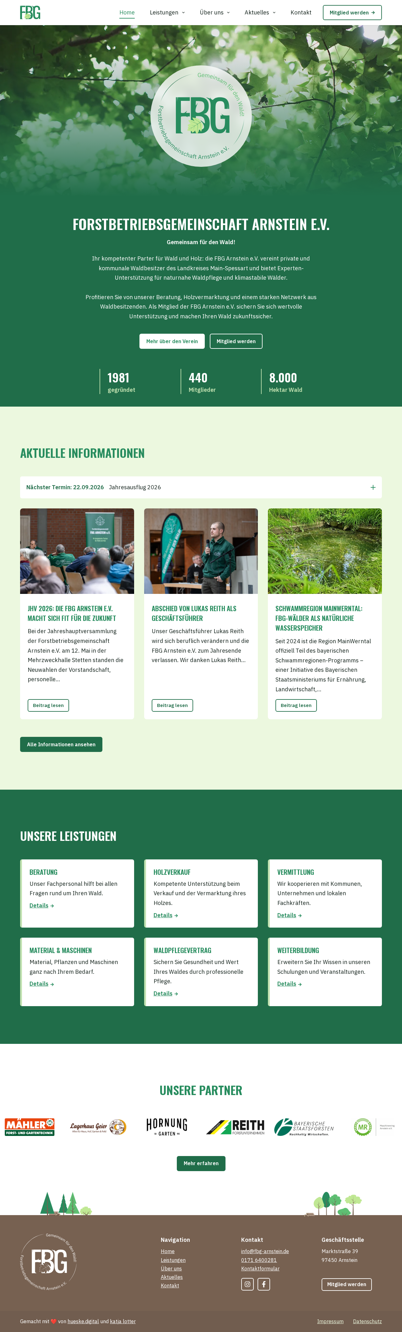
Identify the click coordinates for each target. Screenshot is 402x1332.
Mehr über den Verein (172, 341)
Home (127, 12)
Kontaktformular (260, 1268)
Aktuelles (257, 12)
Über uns (212, 12)
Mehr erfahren (201, 1163)
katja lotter (123, 1321)
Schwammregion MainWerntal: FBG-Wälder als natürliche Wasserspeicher (318, 618)
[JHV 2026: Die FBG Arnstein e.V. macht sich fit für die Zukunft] (77, 551)
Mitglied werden (349, 12)
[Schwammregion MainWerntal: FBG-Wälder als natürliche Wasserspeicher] (325, 551)
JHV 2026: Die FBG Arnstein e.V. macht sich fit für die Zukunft (72, 613)
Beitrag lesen (50, 707)
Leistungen (164, 12)
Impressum (330, 1321)
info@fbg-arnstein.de (265, 1251)
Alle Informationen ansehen (61, 744)
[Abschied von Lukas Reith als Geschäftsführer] (201, 551)
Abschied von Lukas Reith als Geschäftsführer (194, 613)
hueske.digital (83, 1321)
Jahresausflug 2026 (93, 487)
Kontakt (301, 12)
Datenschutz (367, 1321)
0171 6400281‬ (259, 1260)
